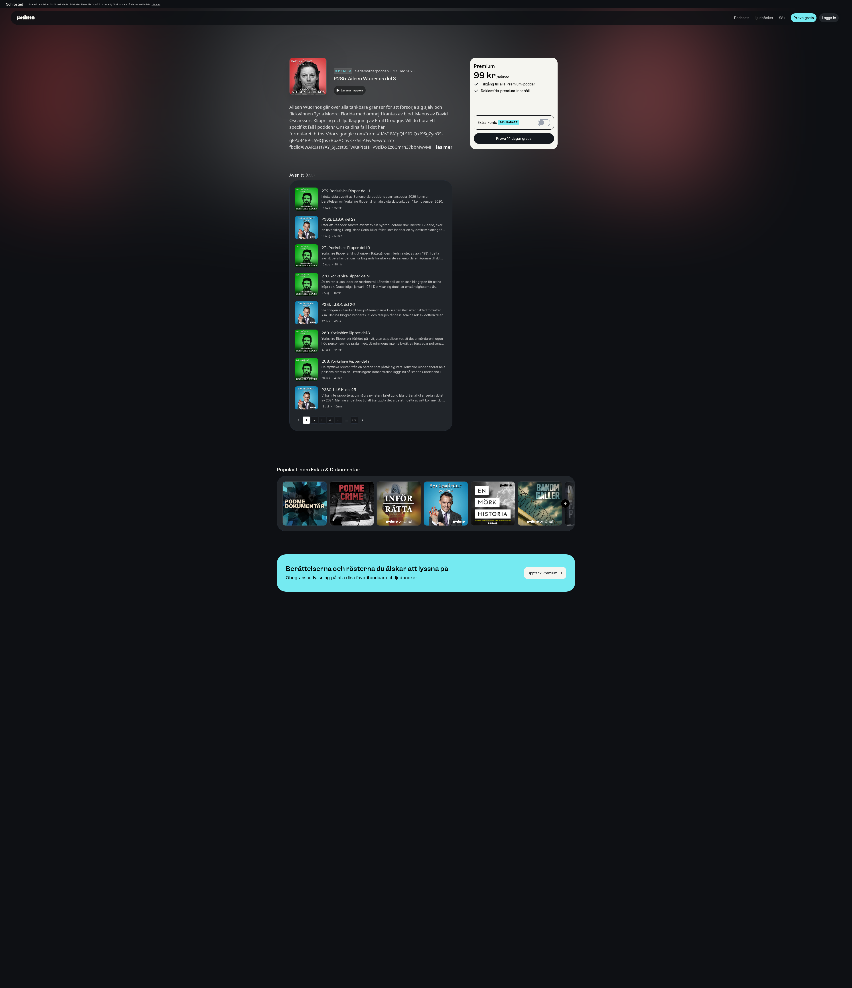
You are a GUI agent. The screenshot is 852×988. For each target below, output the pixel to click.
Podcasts (741, 18)
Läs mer (156, 4)
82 (354, 420)
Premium (484, 66)
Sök (782, 18)
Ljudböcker (764, 18)
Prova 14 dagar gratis (513, 138)
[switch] (544, 122)
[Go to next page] (362, 420)
